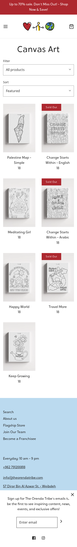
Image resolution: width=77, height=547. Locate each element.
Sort (6, 82)
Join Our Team (14, 432)
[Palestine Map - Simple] (19, 128)
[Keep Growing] (19, 346)
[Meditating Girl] (19, 202)
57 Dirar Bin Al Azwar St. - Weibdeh (29, 486)
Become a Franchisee (19, 439)
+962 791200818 (14, 467)
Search (8, 412)
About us (10, 419)
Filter (6, 61)
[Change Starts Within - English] (58, 128)
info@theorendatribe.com (23, 478)
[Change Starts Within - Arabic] (58, 202)
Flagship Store (14, 425)
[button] (38, 69)
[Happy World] (19, 277)
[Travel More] (58, 277)
